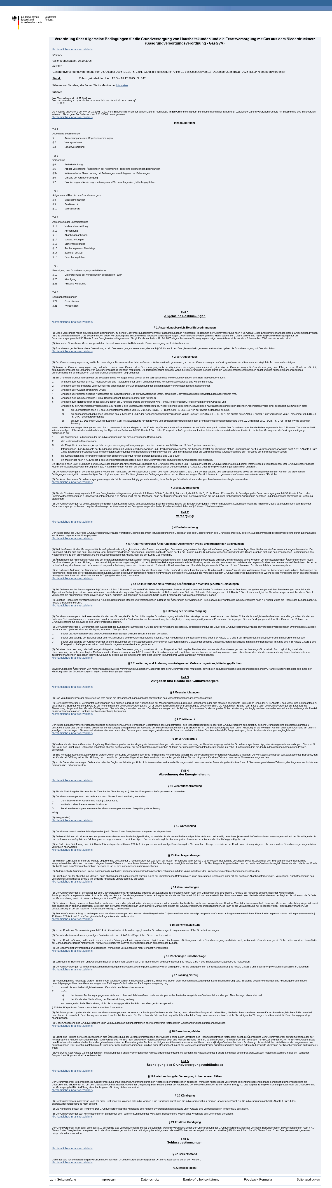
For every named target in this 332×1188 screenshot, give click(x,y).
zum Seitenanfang (63, 1179)
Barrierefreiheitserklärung (201, 1179)
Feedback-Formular (258, 1179)
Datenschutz (150, 1179)
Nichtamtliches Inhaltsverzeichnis (72, 49)
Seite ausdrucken (308, 1179)
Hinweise (122, 85)
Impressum (109, 1179)
